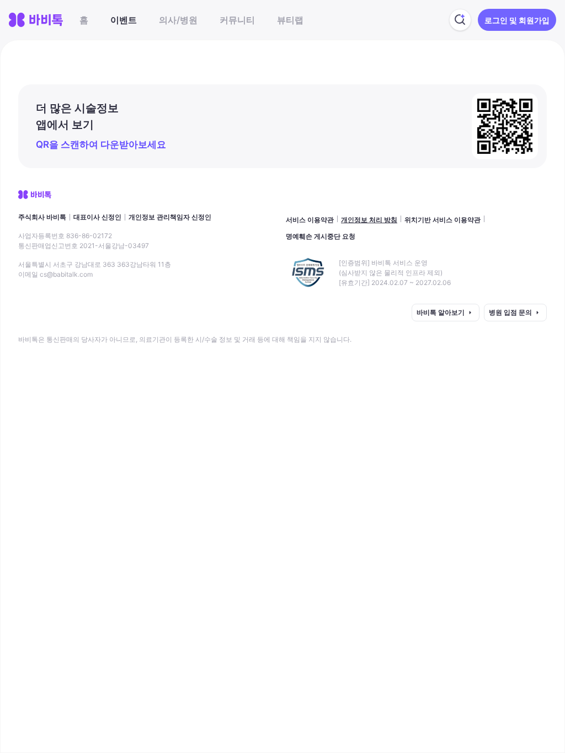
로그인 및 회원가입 (517, 20)
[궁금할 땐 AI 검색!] (460, 20)
